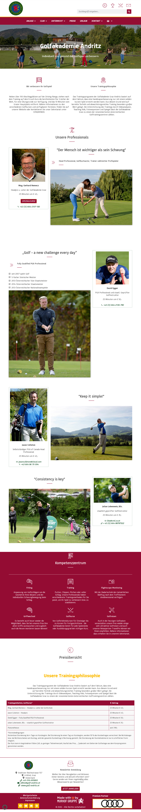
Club (42, 21)
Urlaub (83, 21)
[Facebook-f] (20, 805)
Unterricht (57, 21)
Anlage (29, 21)
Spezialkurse (28, 201)
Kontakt (96, 21)
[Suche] (129, 11)
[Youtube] (25, 805)
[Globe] (36, 805)
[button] (5, 807)
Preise (72, 21)
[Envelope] (31, 805)
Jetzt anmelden (70, 788)
